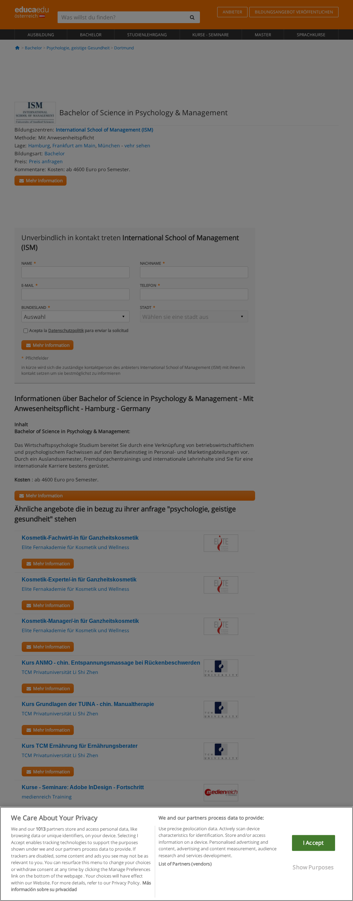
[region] (176, 854)
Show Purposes (313, 867)
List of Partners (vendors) (185, 864)
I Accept (313, 842)
